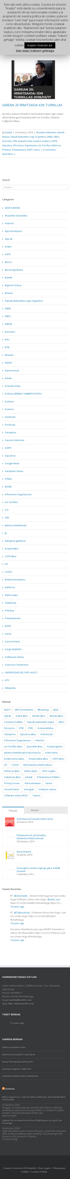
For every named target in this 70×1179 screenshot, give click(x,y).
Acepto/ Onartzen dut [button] (39, 45)
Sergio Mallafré (13, 649)
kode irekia (51, 752)
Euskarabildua (45, 728)
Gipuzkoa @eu (28, 734)
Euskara (37, 141)
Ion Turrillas (44, 145)
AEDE (56, 709)
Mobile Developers (15, 579)
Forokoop (10, 424)
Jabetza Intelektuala (16, 525)
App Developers (13, 231)
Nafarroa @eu (12, 771)
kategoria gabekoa (15, 540)
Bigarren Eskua (13, 285)
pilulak (28, 777)
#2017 (7, 709)
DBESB (8, 324)
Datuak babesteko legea (40, 722)
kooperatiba (11, 548)
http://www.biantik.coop (21, 1003)
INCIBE (8, 486)
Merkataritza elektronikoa (37, 764)
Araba (8, 246)
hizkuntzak (47, 734)
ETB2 (30, 728)
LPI (6, 564)
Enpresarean (12, 370)
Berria (8, 262)
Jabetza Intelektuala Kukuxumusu (22, 752)
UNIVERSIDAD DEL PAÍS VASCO (21, 672)
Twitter (26, 1159)
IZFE (7, 517)
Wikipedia (10, 688)
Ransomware (24, 851)
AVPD (8, 254)
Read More (7, 154)
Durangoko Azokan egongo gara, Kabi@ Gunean (38, 870)
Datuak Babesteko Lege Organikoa (28, 136)
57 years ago (17, 1023)
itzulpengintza (54, 746)
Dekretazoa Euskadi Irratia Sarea (35, 818)
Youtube (40, 1160)
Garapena (10, 432)
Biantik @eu (38, 715)
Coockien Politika (13, 722)
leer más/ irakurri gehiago (35, 50)
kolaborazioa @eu (14, 758)
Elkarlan (9, 355)
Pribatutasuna (19, 149)
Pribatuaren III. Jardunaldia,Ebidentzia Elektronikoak (31, 837)
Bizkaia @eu (56, 715)
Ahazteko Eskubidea (46, 132)
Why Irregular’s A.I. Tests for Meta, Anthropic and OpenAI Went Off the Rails (34, 1098)
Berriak (10, 1089)
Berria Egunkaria (14, 269)
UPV (7, 680)
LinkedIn (33, 1159)
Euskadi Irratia (25, 141)
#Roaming (43, 709)
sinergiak (29, 789)
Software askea (47, 789)
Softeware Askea (14, 657)
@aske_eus (53, 899)
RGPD (30, 149)
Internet (39, 740)
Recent (35, 810)
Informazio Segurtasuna (25, 145)
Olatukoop (10, 602)
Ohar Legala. (49, 771)
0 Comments (49, 149)
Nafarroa (56, 145)
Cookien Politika (39, 1171)
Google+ (48, 1160)
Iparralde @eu (35, 746)
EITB (15, 141)
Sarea (48, 783)
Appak (7, 715)
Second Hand (12, 641)
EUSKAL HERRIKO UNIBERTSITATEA (23, 393)
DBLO (61, 722)
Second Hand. (11, 789)
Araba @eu (22, 715)
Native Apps (11, 595)
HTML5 (8, 478)
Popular (13, 810)
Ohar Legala (44, 1168)
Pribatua (6, 149)
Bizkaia (5, 136)
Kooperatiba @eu (38, 758)
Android (9, 223)
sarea (37, 149)
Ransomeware (33, 783)
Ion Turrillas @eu (13, 746)
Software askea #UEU (16, 795)
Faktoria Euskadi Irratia (13, 1047)
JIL (6, 533)
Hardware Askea (14, 471)
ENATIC (8, 362)
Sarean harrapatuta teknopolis (17, 1061)
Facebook (10, 417)
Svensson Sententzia (16, 664)
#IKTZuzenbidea (24, 709)
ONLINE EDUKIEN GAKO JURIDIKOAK (20, 1076)
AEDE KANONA (12, 207)
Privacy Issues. (12, 783)
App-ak (9, 238)
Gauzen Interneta (14, 440)
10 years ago (17, 906)
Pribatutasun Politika (48, 777)
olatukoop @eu (12, 777)
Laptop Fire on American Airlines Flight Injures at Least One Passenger (32, 1122)
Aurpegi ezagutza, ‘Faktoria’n (16, 1069)
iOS (7, 509)
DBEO (56, 136)
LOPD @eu (10, 556)
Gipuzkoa (7, 145)
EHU (7, 339)
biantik (8, 132)
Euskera (46, 141)
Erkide (8, 378)
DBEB (49, 136)
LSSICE (8, 571)
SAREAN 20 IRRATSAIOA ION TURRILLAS (32, 105)
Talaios (36, 795)
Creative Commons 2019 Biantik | (20, 1168)
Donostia (6, 141)
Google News (12, 463)
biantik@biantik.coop (20, 1000)
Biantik (60, 132)
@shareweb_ (21, 895)
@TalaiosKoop (22, 912)
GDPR (54, 141)
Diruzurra (9, 728)
